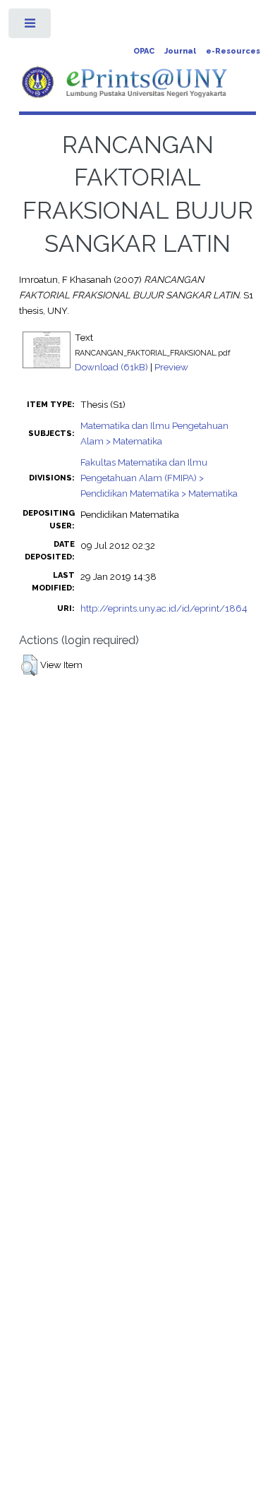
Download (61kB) (111, 366)
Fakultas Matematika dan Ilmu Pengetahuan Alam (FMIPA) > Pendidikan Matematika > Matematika (159, 477)
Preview (171, 366)
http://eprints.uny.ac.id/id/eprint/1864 (164, 608)
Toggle (30, 26)
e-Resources (233, 51)
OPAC (143, 51)
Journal (180, 51)
